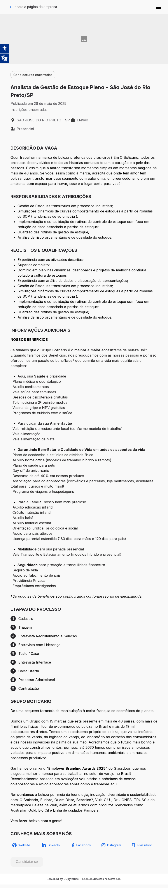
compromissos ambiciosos (128, 747)
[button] (158, 7)
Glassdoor (122, 768)
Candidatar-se (27, 862)
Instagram (114, 845)
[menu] (158, 7)
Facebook (83, 845)
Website (24, 845)
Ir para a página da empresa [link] (35, 7)
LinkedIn (54, 845)
